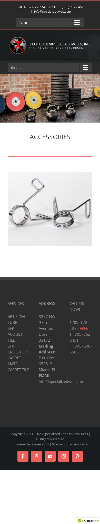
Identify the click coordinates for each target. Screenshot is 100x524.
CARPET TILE (18, 369)
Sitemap (58, 444)
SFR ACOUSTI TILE (15, 334)
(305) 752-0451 (73, 7)
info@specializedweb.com (52, 11)
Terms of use (77, 444)
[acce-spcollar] (50, 173)
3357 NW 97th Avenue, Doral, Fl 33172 (47, 328)
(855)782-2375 (47, 7)
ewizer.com (40, 444)
